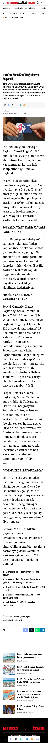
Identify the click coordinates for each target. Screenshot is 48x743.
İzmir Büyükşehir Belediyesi (12, 620)
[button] (5, 2)
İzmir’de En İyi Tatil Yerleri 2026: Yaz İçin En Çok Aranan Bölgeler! (31, 656)
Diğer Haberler (22, 661)
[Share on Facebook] (8, 105)
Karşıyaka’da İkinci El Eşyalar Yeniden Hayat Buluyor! (21, 573)
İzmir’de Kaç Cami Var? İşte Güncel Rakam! (30, 707)
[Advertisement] (24, 45)
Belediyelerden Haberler (14, 17)
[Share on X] (12, 105)
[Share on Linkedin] (20, 105)
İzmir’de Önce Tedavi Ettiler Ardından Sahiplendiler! (19, 604)
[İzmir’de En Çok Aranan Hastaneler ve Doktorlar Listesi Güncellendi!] (9, 670)
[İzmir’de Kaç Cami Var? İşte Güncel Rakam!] (9, 709)
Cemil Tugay (25, 616)
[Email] (24, 105)
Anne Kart (16, 616)
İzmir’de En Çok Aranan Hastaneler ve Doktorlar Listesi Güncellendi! (30, 668)
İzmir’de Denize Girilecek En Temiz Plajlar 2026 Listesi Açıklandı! (30, 680)
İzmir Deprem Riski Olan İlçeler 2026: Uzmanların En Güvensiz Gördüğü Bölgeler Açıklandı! (29, 694)
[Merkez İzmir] (21, 2)
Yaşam (30, 673)
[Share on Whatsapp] (16, 105)
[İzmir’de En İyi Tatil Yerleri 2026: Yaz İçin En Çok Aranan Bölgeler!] (9, 658)
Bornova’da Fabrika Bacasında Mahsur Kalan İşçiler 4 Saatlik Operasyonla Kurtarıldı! (21, 581)
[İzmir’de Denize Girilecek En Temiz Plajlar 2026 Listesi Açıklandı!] (9, 682)
